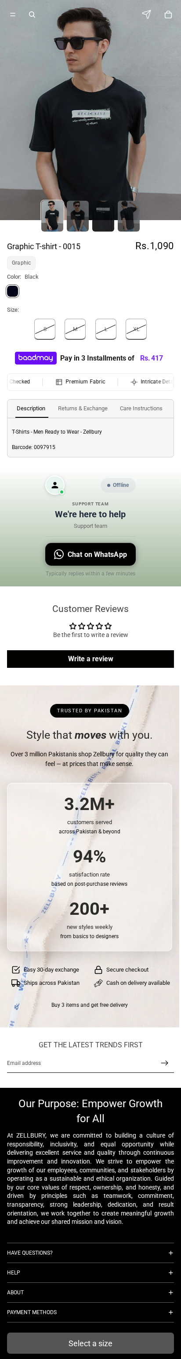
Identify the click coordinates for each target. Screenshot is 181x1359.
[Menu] (12, 14)
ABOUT (15, 1292)
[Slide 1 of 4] (52, 216)
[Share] (149, 14)
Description (31, 408)
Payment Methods (32, 1312)
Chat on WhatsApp (97, 554)
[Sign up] (165, 1063)
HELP (13, 1273)
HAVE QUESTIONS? (30, 1253)
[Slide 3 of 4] (103, 216)
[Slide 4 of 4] (129, 216)
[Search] (32, 14)
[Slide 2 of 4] (78, 216)
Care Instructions (141, 408)
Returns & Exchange (83, 408)
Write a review (90, 659)
